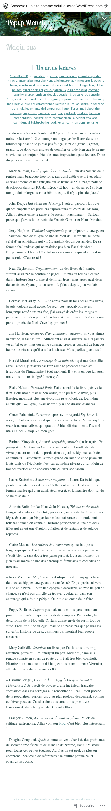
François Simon (17, 99)
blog (62, 723)
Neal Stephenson (88, 113)
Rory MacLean (62, 118)
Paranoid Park (23, 118)
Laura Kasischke (78, 104)
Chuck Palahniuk (55, 90)
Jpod (10, 104)
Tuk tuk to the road (43, 122)
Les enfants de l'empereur (42, 108)
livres (75, 108)
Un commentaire (86, 122)
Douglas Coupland (59, 94)
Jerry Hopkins (62, 99)
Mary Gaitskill (67, 113)
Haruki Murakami (40, 99)
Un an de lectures (56, 67)
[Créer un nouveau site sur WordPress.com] (55, 6)
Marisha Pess (47, 113)
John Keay (97, 99)
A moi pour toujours (63, 76)
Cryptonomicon (35, 94)
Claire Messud (77, 90)
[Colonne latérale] (104, 18)
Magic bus (30, 113)
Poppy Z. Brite (42, 118)
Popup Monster (27, 22)
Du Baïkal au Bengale (86, 94)
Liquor (66, 108)
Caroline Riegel (33, 90)
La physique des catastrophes (34, 104)
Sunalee (39, 76)
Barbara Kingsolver (81, 85)
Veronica (63, 122)
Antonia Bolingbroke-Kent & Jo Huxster (44, 81)
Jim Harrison (81, 99)
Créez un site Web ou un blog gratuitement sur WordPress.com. (55, 799)
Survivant (78, 118)
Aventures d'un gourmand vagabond (43, 85)
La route (61, 104)
